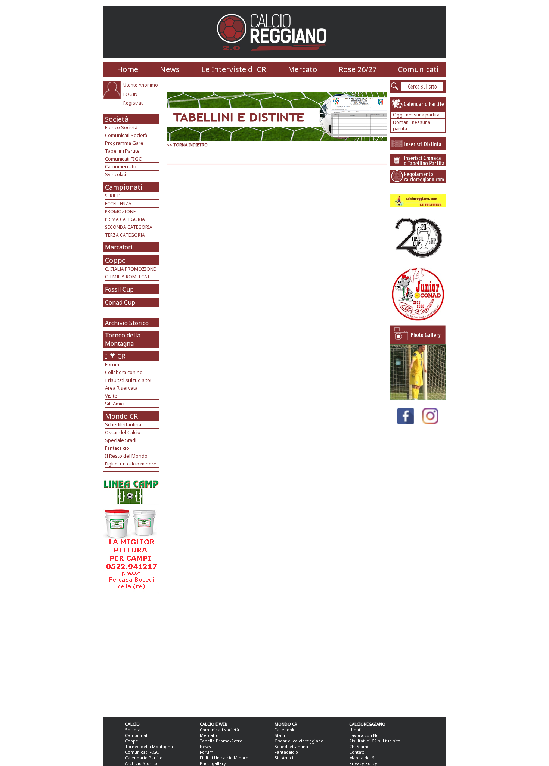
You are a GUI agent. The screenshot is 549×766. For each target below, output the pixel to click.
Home (127, 69)
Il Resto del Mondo (126, 455)
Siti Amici (114, 403)
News (170, 69)
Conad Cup (120, 302)
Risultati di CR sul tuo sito (374, 741)
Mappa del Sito (364, 757)
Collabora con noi (124, 372)
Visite (111, 395)
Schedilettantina (123, 424)
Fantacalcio (117, 448)
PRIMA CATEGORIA (125, 219)
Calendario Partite (143, 757)
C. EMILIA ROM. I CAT (127, 277)
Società (116, 119)
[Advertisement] (132, 654)
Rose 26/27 (357, 69)
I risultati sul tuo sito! (128, 380)
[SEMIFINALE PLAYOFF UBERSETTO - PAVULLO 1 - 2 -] (418, 398)
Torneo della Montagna (122, 339)
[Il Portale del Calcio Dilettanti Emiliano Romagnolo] (275, 56)
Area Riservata (121, 387)
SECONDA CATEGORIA (128, 227)
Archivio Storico (127, 323)
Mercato (302, 69)
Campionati (123, 187)
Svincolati (115, 174)
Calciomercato (120, 166)
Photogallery (213, 763)
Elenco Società (121, 127)
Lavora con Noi (364, 735)
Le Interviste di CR (233, 69)
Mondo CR (121, 416)
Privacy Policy (363, 763)
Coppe (115, 260)
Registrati (133, 103)
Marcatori (119, 247)
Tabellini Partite (122, 150)
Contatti (357, 752)
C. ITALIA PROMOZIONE (130, 269)
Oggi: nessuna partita (416, 115)
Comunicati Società (126, 135)
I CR (115, 356)
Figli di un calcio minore (130, 463)
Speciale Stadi (120, 440)
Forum (112, 364)
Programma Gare (124, 143)
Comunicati (418, 69)
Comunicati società (219, 729)
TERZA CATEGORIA (125, 235)
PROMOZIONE (120, 211)
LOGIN (130, 94)
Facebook (284, 729)
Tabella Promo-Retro (221, 741)
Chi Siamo (359, 746)
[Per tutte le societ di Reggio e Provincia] (131, 592)
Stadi (279, 735)
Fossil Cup (119, 289)
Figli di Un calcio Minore (224, 757)
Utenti (355, 729)
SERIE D (113, 196)
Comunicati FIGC (123, 158)
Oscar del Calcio (122, 432)
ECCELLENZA (118, 203)
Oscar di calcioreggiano (298, 741)
